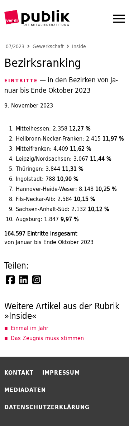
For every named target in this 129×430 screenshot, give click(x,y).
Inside (79, 46)
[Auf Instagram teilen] (37, 280)
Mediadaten (25, 389)
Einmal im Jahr (29, 328)
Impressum (61, 372)
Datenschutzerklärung (47, 407)
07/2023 (15, 46)
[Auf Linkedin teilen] (24, 280)
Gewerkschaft (48, 46)
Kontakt (19, 372)
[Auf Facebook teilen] (11, 280)
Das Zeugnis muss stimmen (47, 338)
